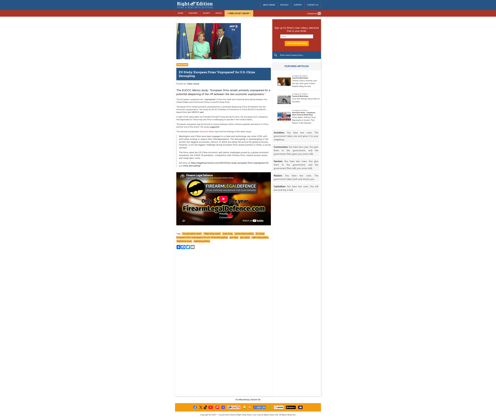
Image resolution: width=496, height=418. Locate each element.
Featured (193, 13)
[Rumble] (270, 407)
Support (298, 5)
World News (182, 65)
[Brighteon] (291, 407)
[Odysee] (279, 407)
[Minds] (244, 407)
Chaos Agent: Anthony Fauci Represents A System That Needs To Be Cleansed (304, 120)
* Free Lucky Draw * (239, 13)
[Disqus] (223, 286)
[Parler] (217, 407)
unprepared (209, 99)
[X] (201, 407)
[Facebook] (195, 407)
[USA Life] (259, 407)
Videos (218, 13)
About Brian (269, 5)
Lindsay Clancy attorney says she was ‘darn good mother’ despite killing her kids (304, 83)
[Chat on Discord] (300, 407)
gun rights (245, 237)
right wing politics (260, 237)
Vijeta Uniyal (193, 83)
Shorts (206, 13)
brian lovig (227, 233)
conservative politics (244, 233)
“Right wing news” (212, 233)
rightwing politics (202, 241)
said (201, 112)
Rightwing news (184, 241)
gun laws (234, 237)
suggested (214, 127)
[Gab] (249, 407)
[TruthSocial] (223, 407)
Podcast (284, 5)
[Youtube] (210, 407)
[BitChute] (234, 407)
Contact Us (312, 5)
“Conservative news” (192, 233)
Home (180, 13)
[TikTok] (205, 407)
